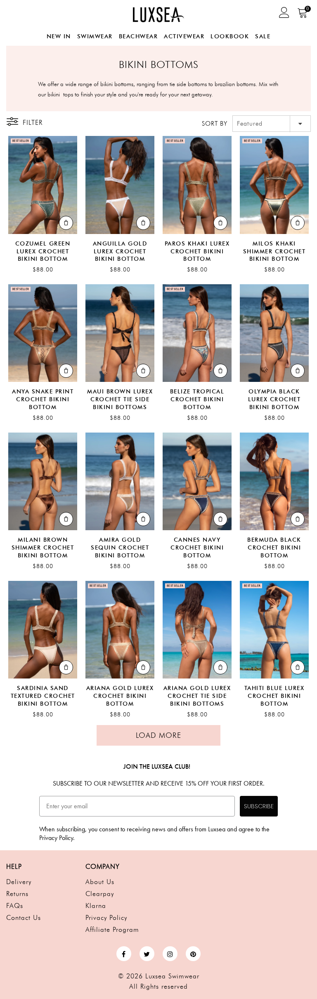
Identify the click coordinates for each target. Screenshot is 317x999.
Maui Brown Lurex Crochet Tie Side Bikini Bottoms (120, 399)
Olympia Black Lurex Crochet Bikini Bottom (274, 399)
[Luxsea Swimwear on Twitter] (147, 953)
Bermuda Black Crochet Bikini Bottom (274, 547)
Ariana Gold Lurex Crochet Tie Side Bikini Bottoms (197, 696)
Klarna (95, 906)
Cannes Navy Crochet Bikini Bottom (197, 547)
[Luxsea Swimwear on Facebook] (123, 953)
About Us (99, 882)
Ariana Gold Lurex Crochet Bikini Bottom (120, 696)
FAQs (14, 906)
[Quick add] (66, 223)
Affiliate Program (112, 929)
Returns (17, 894)
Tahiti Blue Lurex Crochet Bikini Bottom (274, 696)
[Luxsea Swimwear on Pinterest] (193, 953)
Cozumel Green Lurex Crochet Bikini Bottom (43, 251)
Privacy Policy (106, 918)
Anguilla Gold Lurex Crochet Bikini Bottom (120, 251)
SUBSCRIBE (259, 806)
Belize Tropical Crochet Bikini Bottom (197, 399)
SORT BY (214, 123)
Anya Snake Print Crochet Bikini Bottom (42, 399)
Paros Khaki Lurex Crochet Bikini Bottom (197, 251)
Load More (158, 735)
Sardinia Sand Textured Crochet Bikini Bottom (43, 696)
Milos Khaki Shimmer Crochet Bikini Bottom (274, 251)
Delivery (18, 882)
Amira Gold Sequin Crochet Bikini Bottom (120, 547)
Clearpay (99, 894)
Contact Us (23, 918)
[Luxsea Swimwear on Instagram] (170, 953)
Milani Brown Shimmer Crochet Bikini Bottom (43, 547)
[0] (303, 15)
